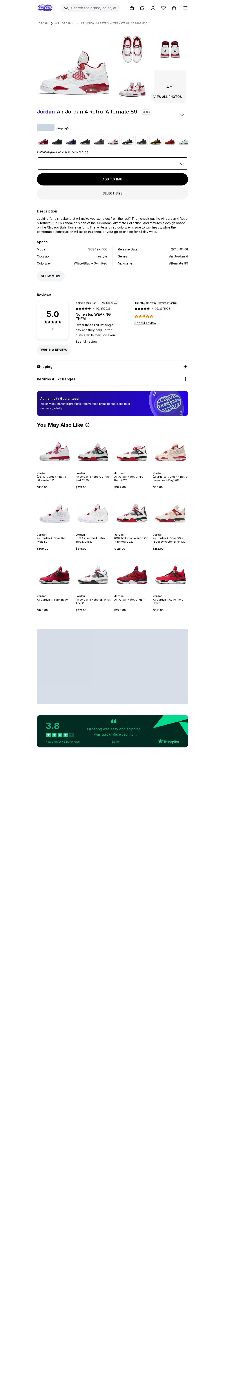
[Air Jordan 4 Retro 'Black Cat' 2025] (57, 141)
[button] (87, 425)
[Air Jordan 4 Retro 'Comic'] (113, 141)
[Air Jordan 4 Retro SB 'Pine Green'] (184, 141)
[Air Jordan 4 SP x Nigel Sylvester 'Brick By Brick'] (169, 141)
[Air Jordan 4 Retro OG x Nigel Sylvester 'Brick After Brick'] (170, 511)
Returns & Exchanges (56, 379)
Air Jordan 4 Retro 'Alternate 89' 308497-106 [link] (114, 23)
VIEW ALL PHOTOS (167, 97)
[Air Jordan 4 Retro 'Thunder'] (155, 141)
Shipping (45, 366)
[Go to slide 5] (57, 469)
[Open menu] (185, 8)
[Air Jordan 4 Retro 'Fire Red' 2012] (131, 449)
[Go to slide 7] (59, 592)
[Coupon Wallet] (142, 8)
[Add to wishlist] (182, 114)
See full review (86, 341)
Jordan (42, 23)
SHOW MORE (51, 276)
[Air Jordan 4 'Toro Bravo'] (43, 141)
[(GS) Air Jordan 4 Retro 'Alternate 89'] (54, 449)
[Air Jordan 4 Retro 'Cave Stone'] (99, 141)
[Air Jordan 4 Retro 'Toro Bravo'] (170, 572)
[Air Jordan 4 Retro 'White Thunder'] (127, 141)
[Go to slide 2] (51, 469)
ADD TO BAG (112, 179)
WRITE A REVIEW (54, 350)
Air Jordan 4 (64, 23)
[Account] (153, 8)
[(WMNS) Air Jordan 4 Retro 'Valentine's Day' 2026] (170, 449)
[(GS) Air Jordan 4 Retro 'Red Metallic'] (93, 511)
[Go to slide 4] (55, 469)
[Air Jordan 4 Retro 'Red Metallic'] (54, 511)
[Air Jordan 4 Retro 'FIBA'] (131, 572)
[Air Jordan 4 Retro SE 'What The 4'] (93, 572)
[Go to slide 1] (50, 469)
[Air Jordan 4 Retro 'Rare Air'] (85, 141)
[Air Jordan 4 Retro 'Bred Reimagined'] (141, 141)
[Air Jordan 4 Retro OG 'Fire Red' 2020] (93, 449)
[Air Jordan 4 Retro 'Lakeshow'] (71, 141)
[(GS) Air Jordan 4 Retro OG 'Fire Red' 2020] (131, 511)
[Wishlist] (163, 8)
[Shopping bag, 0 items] (174, 8)
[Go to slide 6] (58, 469)
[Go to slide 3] (53, 469)
